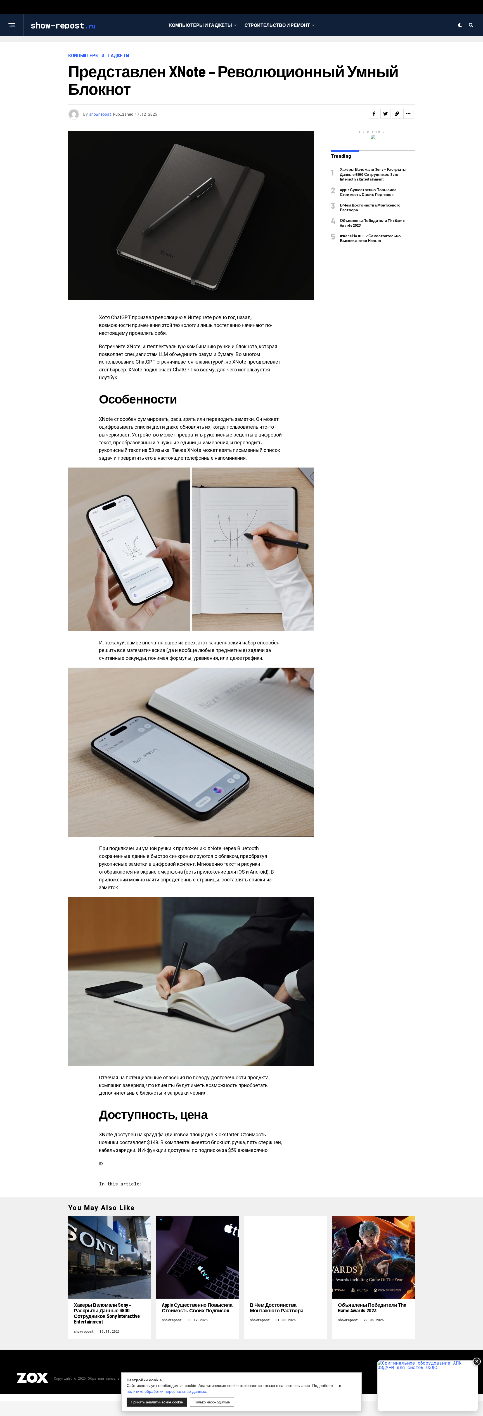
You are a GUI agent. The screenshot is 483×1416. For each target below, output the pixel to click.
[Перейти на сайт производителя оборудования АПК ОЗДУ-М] (428, 1386)
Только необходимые (212, 1402)
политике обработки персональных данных (166, 1391)
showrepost (100, 114)
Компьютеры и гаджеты (200, 25)
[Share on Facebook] (374, 114)
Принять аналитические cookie (157, 1402)
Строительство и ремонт (277, 25)
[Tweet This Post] (385, 114)
